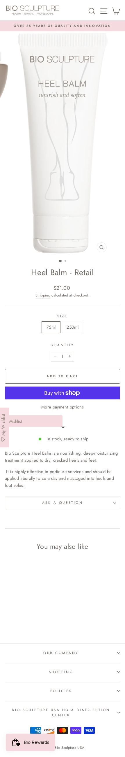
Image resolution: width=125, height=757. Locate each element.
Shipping (42, 295)
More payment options (62, 407)
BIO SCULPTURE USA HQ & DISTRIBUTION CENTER (61, 712)
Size (62, 315)
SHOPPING (61, 671)
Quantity (62, 344)
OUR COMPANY (61, 652)
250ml (72, 327)
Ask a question (62, 502)
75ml (51, 327)
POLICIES (61, 690)
